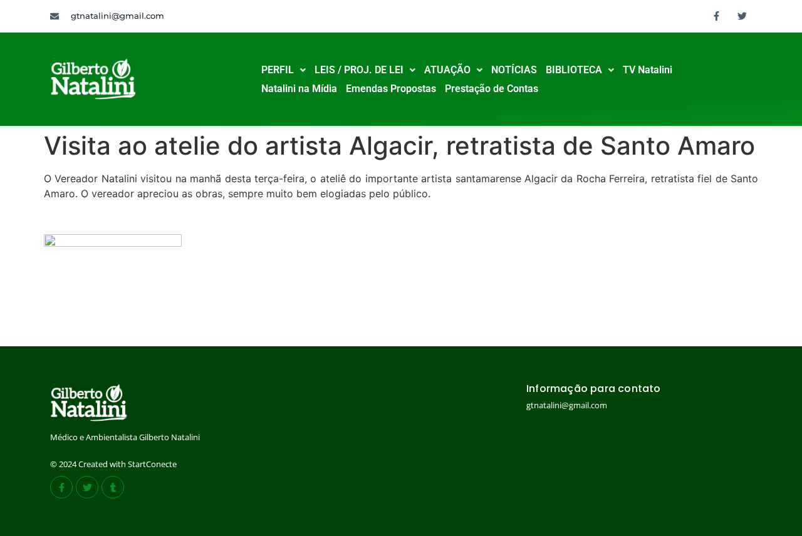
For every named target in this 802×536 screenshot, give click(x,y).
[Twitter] (742, 15)
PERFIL (277, 70)
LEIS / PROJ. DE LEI (359, 70)
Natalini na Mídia (299, 89)
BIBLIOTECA (574, 70)
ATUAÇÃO (447, 70)
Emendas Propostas (391, 89)
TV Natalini (647, 70)
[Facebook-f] (716, 15)
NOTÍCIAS (514, 70)
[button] (283, 70)
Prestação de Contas (491, 89)
